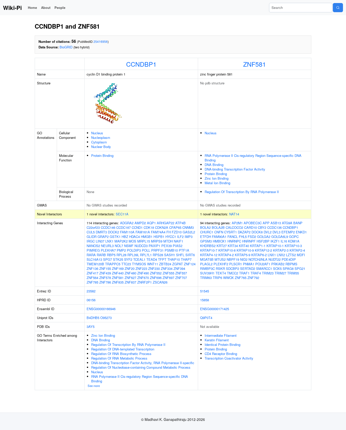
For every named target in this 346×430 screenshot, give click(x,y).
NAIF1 (178, 241)
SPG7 (107, 259)
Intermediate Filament (221, 335)
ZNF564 (92, 277)
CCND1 (137, 227)
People (59, 7)
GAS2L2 (189, 232)
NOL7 (119, 245)
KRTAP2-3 (281, 250)
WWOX (228, 277)
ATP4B (180, 222)
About (45, 7)
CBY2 (262, 227)
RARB (101, 254)
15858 (204, 299)
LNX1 (109, 241)
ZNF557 (181, 273)
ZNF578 (105, 277)
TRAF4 (256, 273)
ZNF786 (105, 282)
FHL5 (243, 236)
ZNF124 (190, 263)
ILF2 (180, 236)
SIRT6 (190, 254)
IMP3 (189, 236)
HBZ (125, 236)
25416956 (100, 41)
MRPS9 (156, 241)
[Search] (338, 7)
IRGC (91, 241)
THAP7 (186, 259)
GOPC (294, 236)
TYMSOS (139, 263)
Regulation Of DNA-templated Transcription (122, 349)
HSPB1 (158, 236)
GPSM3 (206, 241)
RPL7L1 (146, 254)
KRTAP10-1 (275, 245)
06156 (91, 299)
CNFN (218, 232)
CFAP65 (175, 227)
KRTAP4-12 (208, 254)
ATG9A (287, 222)
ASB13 (276, 222)
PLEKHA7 (108, 250)
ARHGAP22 (165, 222)
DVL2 (268, 232)
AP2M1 (237, 222)
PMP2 (121, 250)
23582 (91, 291)
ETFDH (205, 236)
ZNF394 (179, 268)
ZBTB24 (165, 263)
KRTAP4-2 (226, 254)
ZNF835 (118, 282)
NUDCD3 (141, 245)
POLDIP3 (134, 250)
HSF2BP (263, 241)
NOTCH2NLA (257, 259)
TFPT (162, 259)
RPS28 (158, 254)
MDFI (301, 254)
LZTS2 (291, 254)
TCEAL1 (139, 259)
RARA (91, 254)
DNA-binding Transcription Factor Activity (235, 169)
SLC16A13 (94, 259)
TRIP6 (217, 277)
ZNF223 (141, 268)
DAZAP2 (244, 232)
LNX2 (281, 254)
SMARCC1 (264, 268)
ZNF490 (143, 273)
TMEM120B (95, 263)
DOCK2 (113, 232)
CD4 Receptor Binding (221, 353)
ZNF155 (105, 268)
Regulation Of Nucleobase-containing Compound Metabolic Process (140, 367)
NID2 (243, 259)
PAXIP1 (154, 245)
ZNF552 (156, 273)
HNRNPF (249, 241)
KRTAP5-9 (242, 254)
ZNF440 (118, 273)
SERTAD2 (247, 268)
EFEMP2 (288, 232)
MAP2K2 (121, 241)
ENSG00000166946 (101, 308)
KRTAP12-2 (263, 250)
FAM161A (143, 232)
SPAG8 (288, 268)
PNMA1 (248, 263)
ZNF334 (166, 268)
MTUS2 (220, 259)
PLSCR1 (235, 263)
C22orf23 (93, 227)
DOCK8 (257, 232)
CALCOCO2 (234, 227)
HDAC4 (134, 236)
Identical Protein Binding (222, 344)
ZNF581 (254, 63)
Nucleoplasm (100, 137)
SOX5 (277, 268)
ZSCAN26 (160, 282)
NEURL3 (107, 245)
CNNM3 (188, 227)
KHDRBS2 (208, 245)
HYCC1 (170, 236)
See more (94, 386)
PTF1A (184, 250)
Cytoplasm (99, 142)
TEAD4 (151, 259)
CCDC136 (274, 227)
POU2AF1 (262, 263)
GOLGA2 (263, 236)
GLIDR (92, 236)
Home (32, 7)
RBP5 (111, 254)
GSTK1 (115, 236)
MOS (132, 241)
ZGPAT (177, 263)
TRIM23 (268, 273)
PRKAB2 (277, 263)
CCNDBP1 (141, 63)
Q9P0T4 (206, 317)
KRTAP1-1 (257, 245)
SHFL (180, 254)
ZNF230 (154, 268)
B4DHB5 (93, 317)
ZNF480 (130, 273)
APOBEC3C (253, 222)
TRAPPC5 (112, 263)
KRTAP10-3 (293, 245)
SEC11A (122, 214)
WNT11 (152, 263)
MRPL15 (143, 241)
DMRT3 (101, 232)
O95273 (106, 317)
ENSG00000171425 (214, 308)
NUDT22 (274, 259)
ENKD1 (301, 232)
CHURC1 (206, 232)
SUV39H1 (207, 273)
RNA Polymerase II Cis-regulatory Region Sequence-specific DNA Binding (253, 157)
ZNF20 (129, 268)
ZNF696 (156, 277)
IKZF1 (275, 241)
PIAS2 (177, 245)
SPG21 (300, 268)
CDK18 (149, 227)
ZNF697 (168, 277)
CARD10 (250, 227)
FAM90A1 (219, 236)
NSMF (128, 245)
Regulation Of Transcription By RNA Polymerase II (242, 191)
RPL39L (133, 254)
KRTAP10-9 (245, 250)
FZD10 (177, 232)
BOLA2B (218, 227)
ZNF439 (105, 273)
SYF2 (128, 259)
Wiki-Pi (12, 7)
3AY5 (90, 326)
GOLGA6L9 (279, 236)
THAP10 (173, 259)
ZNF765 (240, 277)
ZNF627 (130, 277)
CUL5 (91, 232)
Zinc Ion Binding (216, 178)
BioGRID (66, 47)
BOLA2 (205, 227)
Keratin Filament (217, 340)
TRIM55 (293, 273)
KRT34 (233, 245)
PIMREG (93, 250)
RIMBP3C (207, 268)
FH (168, 232)
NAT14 (234, 214)
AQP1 (151, 222)
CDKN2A (161, 227)
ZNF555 (168, 273)
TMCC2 (232, 273)
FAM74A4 (158, 232)
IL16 (284, 241)
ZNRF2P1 (144, 282)
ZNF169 (118, 268)
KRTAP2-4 (297, 250)
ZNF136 (92, 268)
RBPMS (291, 263)
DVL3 (276, 232)
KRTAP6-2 (259, 254)
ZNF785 (92, 282)
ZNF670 (143, 277)
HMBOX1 (219, 241)
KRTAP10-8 (227, 250)
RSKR (220, 268)
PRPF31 (157, 250)
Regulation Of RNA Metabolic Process (119, 358)
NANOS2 (93, 245)
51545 (204, 291)
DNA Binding (214, 164)
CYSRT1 (230, 232)
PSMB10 (171, 250)
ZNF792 (253, 277)
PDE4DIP (289, 259)
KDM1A (293, 241)
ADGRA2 (126, 222)
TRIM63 (206, 277)
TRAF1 (244, 273)
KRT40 (244, 245)
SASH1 (169, 254)
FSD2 (252, 236)
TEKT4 (221, 273)
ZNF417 (92, 273)
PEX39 (166, 245)
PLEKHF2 (221, 263)
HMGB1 (146, 236)
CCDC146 (108, 227)
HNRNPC (234, 241)
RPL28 (121, 254)
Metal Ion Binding (217, 182)
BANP (297, 222)
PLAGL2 (206, 263)
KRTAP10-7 (208, 250)
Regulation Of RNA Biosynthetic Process (121, 353)
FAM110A (127, 232)
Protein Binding (102, 155)
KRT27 (222, 245)
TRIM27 (280, 273)
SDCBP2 (232, 268)
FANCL (232, 236)
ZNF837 (130, 282)
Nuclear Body (101, 146)
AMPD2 (140, 222)
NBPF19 (233, 259)
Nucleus (97, 132)
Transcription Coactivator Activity (229, 358)
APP (266, 222)
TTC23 (126, 263)
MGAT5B (207, 259)
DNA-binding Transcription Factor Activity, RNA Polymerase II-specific (142, 362)
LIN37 (100, 241)
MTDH (168, 241)
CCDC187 (123, 227)
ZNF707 (181, 277)
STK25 (118, 259)
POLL (146, 250)
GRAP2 (103, 236)
